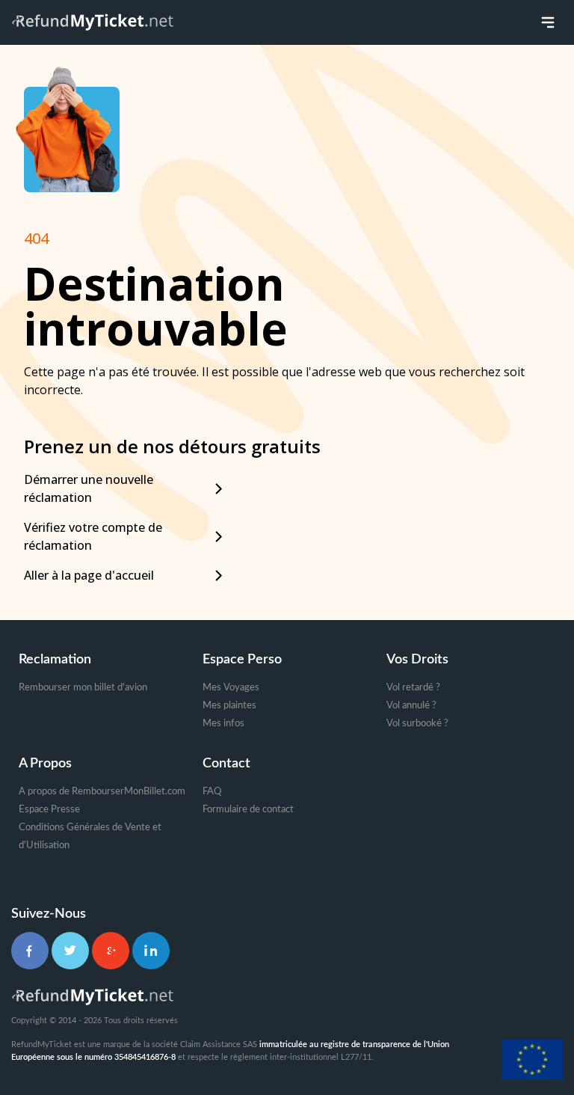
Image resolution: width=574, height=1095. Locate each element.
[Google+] (110, 950)
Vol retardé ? (413, 688)
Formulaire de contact (248, 810)
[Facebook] (30, 950)
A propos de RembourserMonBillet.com (102, 792)
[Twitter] (70, 950)
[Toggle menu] (548, 22)
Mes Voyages (231, 688)
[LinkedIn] (151, 950)
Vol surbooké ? (417, 724)
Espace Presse (49, 810)
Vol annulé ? (411, 706)
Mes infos (223, 724)
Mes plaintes (229, 706)
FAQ (212, 792)
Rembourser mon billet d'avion (83, 688)
